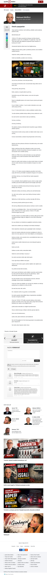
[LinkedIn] (7, 38)
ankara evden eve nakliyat (35, 556)
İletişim (21, 546)
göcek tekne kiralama (9, 554)
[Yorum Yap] (7, 47)
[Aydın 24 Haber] (9, 1)
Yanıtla (16, 377)
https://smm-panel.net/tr (23, 554)
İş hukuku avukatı (21, 564)
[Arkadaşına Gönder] (7, 42)
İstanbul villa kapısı (8, 560)
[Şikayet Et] (38, 377)
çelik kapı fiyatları (33, 558)
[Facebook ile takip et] (20, 550)
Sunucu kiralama (33, 564)
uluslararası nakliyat (23, 571)
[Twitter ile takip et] (23, 550)
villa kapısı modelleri (22, 558)
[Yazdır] (7, 45)
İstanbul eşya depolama (35, 562)
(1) (19, 377)
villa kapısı (20, 560)
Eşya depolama (21, 566)
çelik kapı (32, 560)
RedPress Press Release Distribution (11, 571)
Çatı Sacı (19, 556)
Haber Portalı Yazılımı (9, 574)
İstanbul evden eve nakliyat (23, 562)
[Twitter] (7, 36)
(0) (22, 377)
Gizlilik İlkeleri (26, 546)
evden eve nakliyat (34, 566)
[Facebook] (7, 34)
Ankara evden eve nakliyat (10, 562)
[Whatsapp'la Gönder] (7, 40)
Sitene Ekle (33, 546)
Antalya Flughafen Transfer (10, 568)
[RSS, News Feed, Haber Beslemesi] (26, 550)
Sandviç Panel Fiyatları (35, 554)
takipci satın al (8, 566)
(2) (19, 395)
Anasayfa (13, 546)
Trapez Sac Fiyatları (9, 556)
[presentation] (7, 5)
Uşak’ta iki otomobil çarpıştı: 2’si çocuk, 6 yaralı (26, 5)
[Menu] (39, 2)
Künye (18, 546)
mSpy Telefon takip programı (10, 558)
